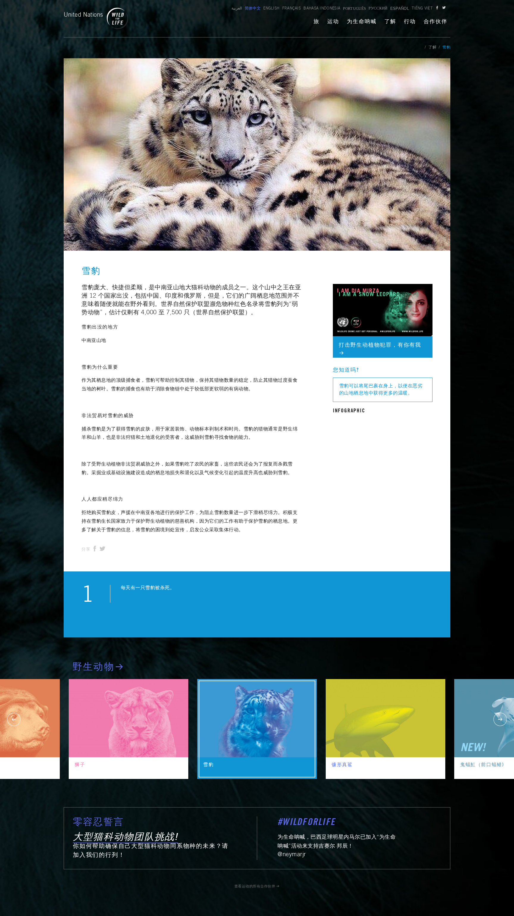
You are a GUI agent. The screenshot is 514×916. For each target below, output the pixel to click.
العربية (236, 9)
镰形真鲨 (342, 765)
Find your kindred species (360, 287)
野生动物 (94, 668)
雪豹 (208, 765)
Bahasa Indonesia (321, 9)
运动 (333, 22)
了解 (390, 22)
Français (291, 9)
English (271, 9)
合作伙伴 (435, 22)
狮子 (80, 765)
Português (354, 8)
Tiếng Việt (422, 9)
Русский (378, 9)
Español (399, 8)
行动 (410, 22)
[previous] (14, 719)
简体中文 (253, 9)
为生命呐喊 (362, 22)
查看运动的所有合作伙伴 (254, 886)
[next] (500, 719)
